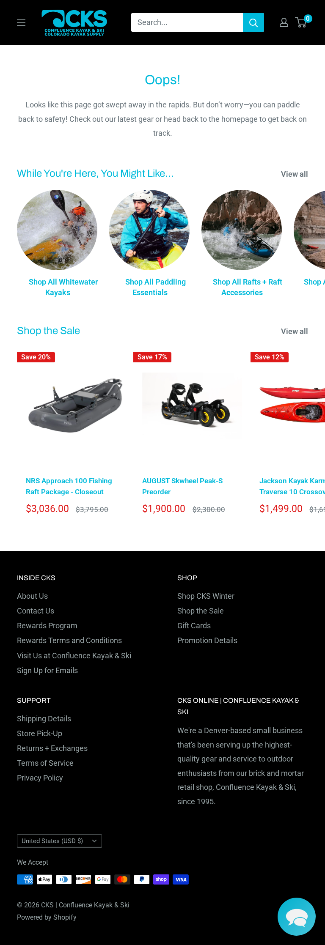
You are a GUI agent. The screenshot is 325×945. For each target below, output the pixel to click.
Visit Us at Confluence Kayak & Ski (74, 655)
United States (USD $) (52, 841)
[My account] (284, 22)
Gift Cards (194, 625)
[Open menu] (21, 22)
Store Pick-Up (39, 733)
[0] (301, 22)
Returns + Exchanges (52, 748)
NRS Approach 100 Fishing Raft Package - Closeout (69, 486)
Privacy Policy (40, 777)
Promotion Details (207, 640)
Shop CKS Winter (205, 596)
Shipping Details (44, 718)
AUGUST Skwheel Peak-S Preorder (182, 486)
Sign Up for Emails (47, 670)
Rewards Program (47, 625)
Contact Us (35, 610)
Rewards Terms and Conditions (69, 640)
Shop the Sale (200, 610)
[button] (297, 917)
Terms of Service (45, 763)
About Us (32, 596)
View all (295, 174)
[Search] (253, 22)
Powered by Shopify (47, 917)
